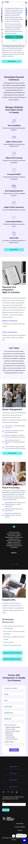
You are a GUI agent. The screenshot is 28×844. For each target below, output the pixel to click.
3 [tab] (16, 565)
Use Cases (13, 773)
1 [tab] (12, 565)
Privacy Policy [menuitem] (19, 823)
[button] (26, 2)
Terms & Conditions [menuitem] (20, 827)
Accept (14, 37)
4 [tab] (18, 565)
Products (13, 766)
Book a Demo (12, 61)
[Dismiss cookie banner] (22, 6)
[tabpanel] (14, 543)
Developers (13, 780)
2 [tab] (14, 565)
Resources (13, 787)
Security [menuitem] (20, 830)
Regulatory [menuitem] (20, 833)
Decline (14, 40)
